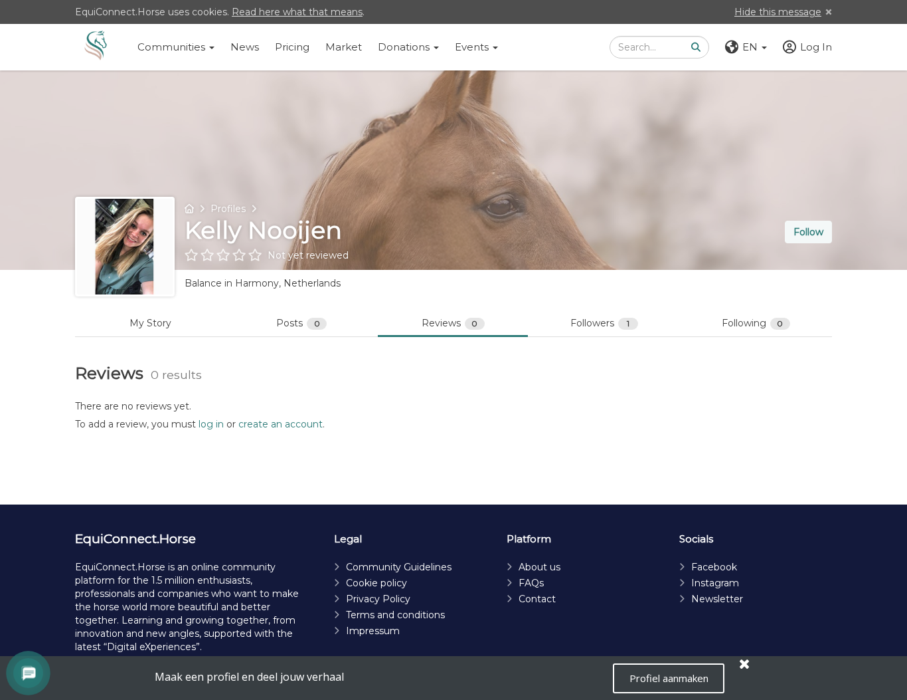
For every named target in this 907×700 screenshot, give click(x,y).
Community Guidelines (399, 567)
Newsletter (717, 599)
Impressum (373, 631)
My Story (150, 323)
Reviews (450, 323)
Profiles (228, 209)
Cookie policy (376, 583)
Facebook (714, 567)
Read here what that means (297, 12)
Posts (298, 323)
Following (752, 323)
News (244, 47)
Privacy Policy (378, 599)
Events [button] (473, 47)
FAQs (531, 583)
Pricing (292, 47)
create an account (280, 424)
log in (211, 424)
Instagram (715, 583)
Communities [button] (172, 47)
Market (343, 47)
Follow (808, 232)
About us (539, 567)
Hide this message (777, 12)
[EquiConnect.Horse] (95, 47)
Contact (537, 599)
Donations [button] (405, 47)
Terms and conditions (395, 615)
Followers (599, 323)
